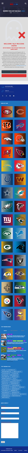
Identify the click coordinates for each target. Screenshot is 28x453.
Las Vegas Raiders (6, 385)
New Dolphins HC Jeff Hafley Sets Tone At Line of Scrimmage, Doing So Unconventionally (17, 343)
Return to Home (14, 71)
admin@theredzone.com (21, 65)
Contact (25, 450)
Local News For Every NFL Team (7, 450)
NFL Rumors (15, 373)
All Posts (20, 450)
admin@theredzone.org (9, 91)
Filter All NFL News (14, 75)
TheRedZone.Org (9, 448)
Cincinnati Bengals (6, 395)
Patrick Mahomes (6, 392)
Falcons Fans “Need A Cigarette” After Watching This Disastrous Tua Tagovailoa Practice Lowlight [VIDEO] (15, 359)
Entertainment (14, 390)
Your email (3, 411)
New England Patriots (6, 371)
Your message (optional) (6, 422)
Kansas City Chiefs (17, 371)
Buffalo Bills (5, 383)
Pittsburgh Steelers (16, 380)
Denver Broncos (15, 392)
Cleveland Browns (14, 383)
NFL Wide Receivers (6, 373)
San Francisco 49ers (6, 378)
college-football (6, 380)
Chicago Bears (5, 390)
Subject (2, 416)
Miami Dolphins (5, 397)
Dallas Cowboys (5, 376)
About (15, 450)
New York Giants (5, 387)
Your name (3, 406)
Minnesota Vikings (16, 395)
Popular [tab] (22, 330)
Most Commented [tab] (14, 330)
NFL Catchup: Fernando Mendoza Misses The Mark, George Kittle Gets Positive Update (16, 336)
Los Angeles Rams (16, 385)
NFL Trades (21, 387)
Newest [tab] (5, 330)
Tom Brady (14, 387)
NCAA (14, 378)
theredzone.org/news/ (9, 87)
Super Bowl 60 (14, 376)
